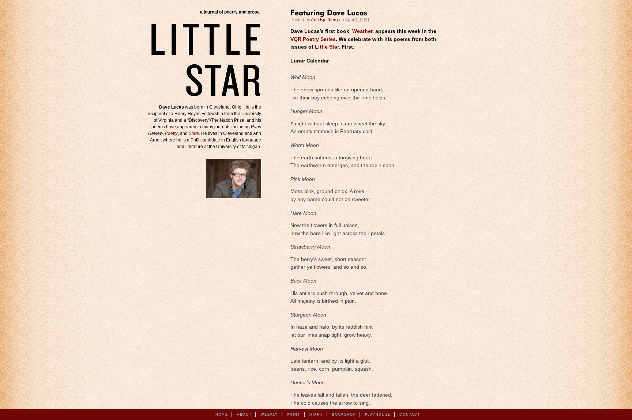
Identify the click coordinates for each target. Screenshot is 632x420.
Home (221, 414)
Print (294, 414)
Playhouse (378, 414)
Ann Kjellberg (324, 20)
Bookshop (344, 414)
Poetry (171, 133)
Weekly (269, 414)
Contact (409, 414)
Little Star (327, 47)
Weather (362, 31)
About (244, 414)
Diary (316, 414)
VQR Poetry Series (313, 39)
